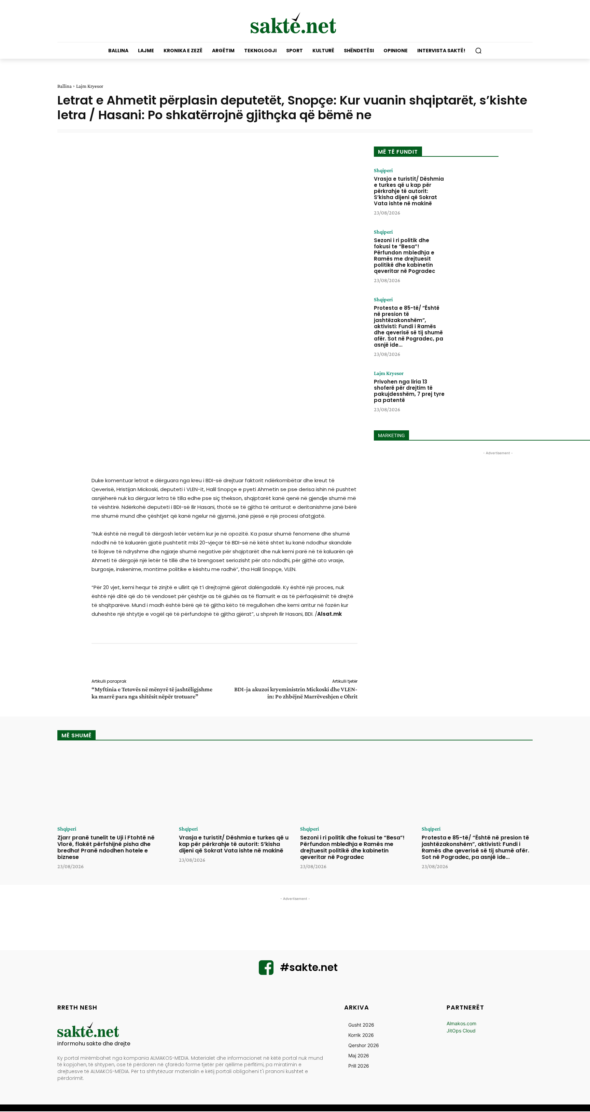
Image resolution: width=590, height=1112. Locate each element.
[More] (362, 662)
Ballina (64, 86)
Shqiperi (383, 170)
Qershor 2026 (363, 1045)
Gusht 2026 (361, 1025)
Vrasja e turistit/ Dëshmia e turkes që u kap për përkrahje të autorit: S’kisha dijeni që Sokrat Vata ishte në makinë (409, 191)
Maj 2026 (358, 1055)
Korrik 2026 (361, 1035)
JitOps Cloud (461, 1030)
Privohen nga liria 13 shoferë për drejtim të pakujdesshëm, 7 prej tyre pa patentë (409, 391)
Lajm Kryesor (89, 86)
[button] (478, 50)
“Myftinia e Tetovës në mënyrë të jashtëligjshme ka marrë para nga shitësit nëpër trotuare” (152, 693)
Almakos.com (461, 1023)
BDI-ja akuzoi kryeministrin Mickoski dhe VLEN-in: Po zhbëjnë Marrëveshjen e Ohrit (295, 693)
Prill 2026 (358, 1066)
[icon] (266, 972)
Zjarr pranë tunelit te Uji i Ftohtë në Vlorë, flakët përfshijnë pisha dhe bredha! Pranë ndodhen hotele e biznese (106, 847)
